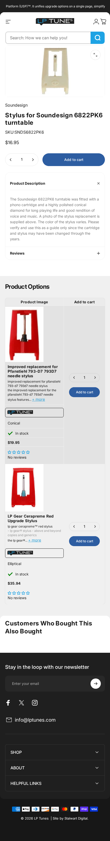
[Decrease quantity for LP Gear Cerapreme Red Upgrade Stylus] (74, 526)
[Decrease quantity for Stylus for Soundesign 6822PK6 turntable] (10, 160)
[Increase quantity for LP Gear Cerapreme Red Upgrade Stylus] (95, 526)
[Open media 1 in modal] (95, 55)
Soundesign (16, 105)
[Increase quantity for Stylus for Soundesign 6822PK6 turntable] (32, 160)
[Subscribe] (96, 684)
